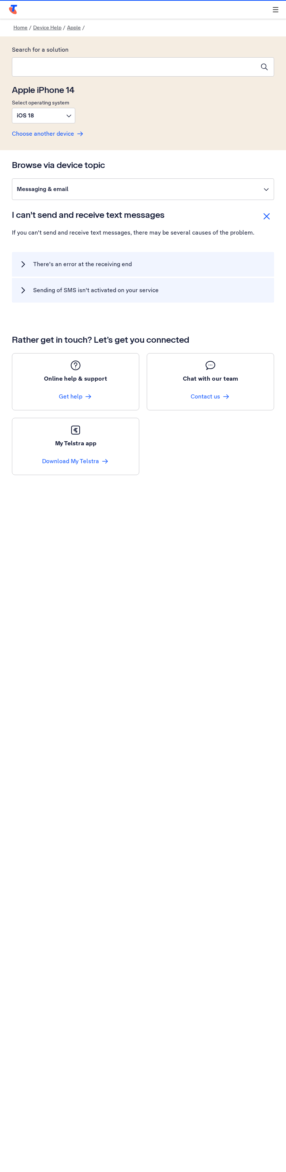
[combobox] (134, 67)
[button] (43, 115)
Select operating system (40, 102)
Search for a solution (40, 50)
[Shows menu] (276, 10)
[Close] (266, 216)
